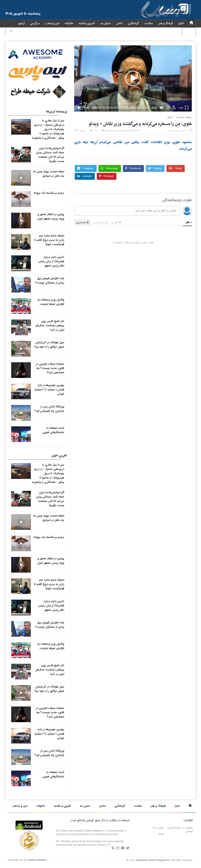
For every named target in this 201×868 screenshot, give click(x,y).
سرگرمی (35, 23)
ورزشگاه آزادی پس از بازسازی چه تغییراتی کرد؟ (49, 408)
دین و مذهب (52, 23)
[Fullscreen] (187, 108)
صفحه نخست (184, 117)
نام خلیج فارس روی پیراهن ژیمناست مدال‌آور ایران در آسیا (50, 325)
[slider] (120, 108)
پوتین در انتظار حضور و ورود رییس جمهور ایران (50, 216)
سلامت (148, 23)
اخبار (181, 23)
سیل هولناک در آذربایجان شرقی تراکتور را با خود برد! (49, 344)
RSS (161, 834)
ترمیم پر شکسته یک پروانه (49, 193)
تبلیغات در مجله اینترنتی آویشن (180, 829)
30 (168, 107)
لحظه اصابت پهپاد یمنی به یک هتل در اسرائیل (48, 173)
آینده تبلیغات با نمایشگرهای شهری (53, 430)
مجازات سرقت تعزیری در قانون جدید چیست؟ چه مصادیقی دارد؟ (50, 368)
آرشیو (21, 23)
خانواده (69, 23)
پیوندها (189, 31)
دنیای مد (105, 23)
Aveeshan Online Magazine (153, 860)
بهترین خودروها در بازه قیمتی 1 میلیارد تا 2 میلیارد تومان (49, 389)
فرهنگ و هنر (165, 23)
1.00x (181, 108)
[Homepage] (191, 23)
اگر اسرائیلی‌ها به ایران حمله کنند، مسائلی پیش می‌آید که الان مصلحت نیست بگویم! (50, 154)
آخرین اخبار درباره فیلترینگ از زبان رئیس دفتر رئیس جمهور (51, 261)
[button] (10, 31)
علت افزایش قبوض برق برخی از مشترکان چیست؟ (49, 280)
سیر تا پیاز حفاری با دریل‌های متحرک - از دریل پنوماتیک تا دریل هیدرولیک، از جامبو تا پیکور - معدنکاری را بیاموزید (48, 129)
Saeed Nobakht (37, 860)
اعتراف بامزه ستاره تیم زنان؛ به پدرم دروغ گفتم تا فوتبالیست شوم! (49, 239)
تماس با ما (158, 828)
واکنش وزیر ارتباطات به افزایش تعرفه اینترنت (50, 302)
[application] (133, 78)
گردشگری (133, 23)
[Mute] (162, 108)
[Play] (79, 108)
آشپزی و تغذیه (87, 23)
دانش (119, 23)
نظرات (82, 131)
